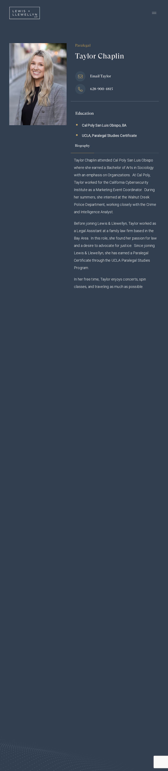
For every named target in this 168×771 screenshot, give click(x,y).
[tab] (82, 147)
